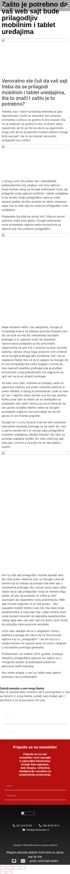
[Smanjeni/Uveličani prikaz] (3, 867)
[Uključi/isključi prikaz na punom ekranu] (9, 867)
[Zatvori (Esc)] (23, 867)
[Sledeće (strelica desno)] (9, 872)
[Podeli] (16, 867)
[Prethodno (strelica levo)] (3, 872)
